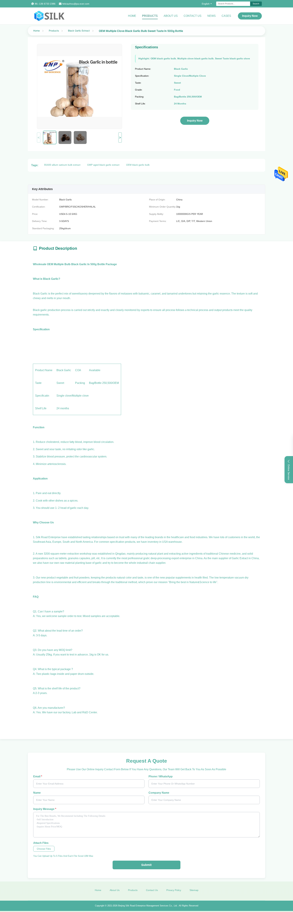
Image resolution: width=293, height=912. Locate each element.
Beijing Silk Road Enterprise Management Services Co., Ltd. (148, 905)
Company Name (159, 792)
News (211, 15)
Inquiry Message (44, 809)
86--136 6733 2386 (45, 3)
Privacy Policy (173, 890)
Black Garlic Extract (79, 30)
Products (150, 15)
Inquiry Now (250, 15)
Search (256, 4)
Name (37, 792)
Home (132, 15)
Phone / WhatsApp (161, 776)
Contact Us (192, 15)
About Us (171, 15)
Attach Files (40, 842)
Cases (226, 15)
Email (37, 776)
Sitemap (194, 890)
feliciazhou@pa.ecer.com (75, 3)
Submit (146, 865)
